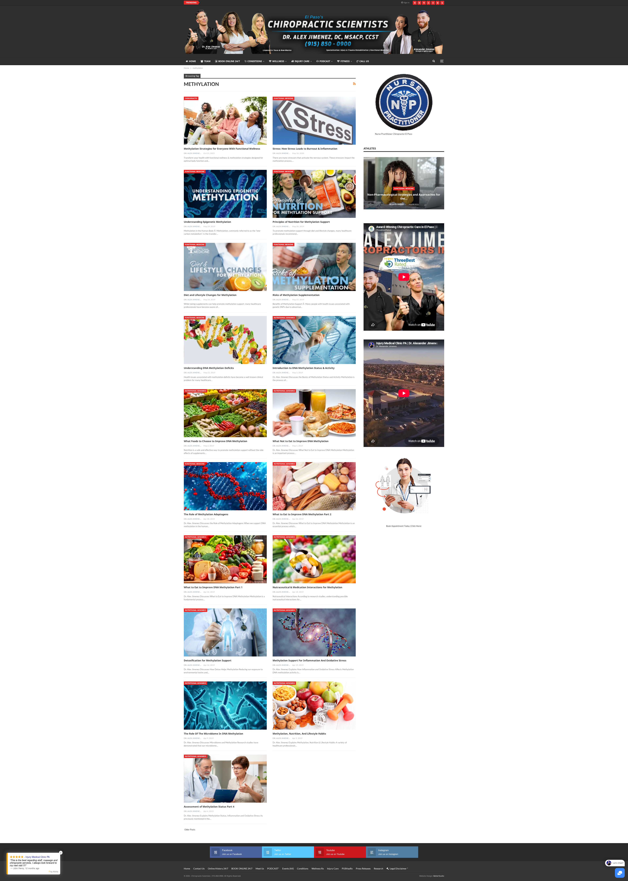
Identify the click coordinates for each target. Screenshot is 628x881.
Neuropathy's (234, 467)
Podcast (325, 61)
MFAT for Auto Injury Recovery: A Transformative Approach (234, 698)
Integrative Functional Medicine (234, 638)
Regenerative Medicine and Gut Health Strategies (234, 588)
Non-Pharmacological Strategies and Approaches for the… (234, 252)
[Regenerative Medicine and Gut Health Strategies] (234, 573)
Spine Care (234, 411)
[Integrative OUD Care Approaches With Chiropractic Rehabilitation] (234, 629)
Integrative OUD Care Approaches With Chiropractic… (234, 644)
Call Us (364, 61)
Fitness (345, 61)
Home (192, 61)
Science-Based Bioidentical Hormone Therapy (234, 857)
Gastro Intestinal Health (234, 582)
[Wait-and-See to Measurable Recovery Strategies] (234, 294)
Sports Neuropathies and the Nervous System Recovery (234, 475)
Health (234, 188)
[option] (234, 240)
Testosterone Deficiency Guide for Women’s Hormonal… (234, 364)
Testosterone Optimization (234, 356)
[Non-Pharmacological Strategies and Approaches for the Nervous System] (234, 239)
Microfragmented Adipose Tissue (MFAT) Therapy (234, 690)
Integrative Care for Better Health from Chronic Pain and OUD (234, 809)
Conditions (254, 61)
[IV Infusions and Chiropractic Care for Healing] (234, 740)
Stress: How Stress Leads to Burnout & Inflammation (305, 148)
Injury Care (302, 61)
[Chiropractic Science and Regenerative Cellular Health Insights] (234, 183)
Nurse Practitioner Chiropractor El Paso (393, 134)
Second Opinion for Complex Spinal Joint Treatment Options (234, 419)
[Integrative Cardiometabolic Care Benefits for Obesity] (234, 517)
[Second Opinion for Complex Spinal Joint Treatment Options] (234, 406)
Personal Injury (234, 304)
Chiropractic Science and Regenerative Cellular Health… (234, 197)
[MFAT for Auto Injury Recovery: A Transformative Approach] (234, 684)
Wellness (278, 61)
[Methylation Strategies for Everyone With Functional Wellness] (225, 121)
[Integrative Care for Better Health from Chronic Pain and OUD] (234, 796)
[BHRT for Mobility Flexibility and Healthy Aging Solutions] (234, 851)
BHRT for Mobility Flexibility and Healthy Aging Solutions (234, 865)
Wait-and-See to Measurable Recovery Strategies (234, 310)
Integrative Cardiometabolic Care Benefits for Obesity (234, 531)
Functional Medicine (283, 98)
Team (207, 61)
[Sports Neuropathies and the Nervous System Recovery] (234, 462)
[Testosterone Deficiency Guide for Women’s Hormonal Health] (234, 350)
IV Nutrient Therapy (234, 749)
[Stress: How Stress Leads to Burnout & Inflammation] (314, 121)
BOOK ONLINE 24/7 (229, 61)
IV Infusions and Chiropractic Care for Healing (231, 2)
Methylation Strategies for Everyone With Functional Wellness (222, 148)
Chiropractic (191, 98)
